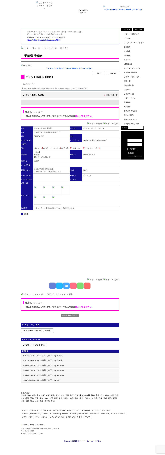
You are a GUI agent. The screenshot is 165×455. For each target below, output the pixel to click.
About (24, 425)
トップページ (31, 22)
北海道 (23, 395)
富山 (97, 395)
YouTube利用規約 (27, 431)
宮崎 (41, 401)
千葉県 (28, 55)
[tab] (70, 355)
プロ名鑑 (72, 22)
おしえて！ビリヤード (132, 68)
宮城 (38, 395)
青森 (29, 395)
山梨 (112, 395)
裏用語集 (127, 107)
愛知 (32, 398)
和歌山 (66, 398)
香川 (100, 398)
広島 (86, 398)
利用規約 (40, 425)
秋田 (43, 395)
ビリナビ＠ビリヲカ (131, 124)
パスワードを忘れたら (135, 156)
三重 (37, 398)
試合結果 (92, 22)
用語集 (69, 410)
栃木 (62, 395)
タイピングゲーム (72, 417)
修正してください (83, 116)
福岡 (115, 398)
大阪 (51, 398)
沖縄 (53, 401)
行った (99, 73)
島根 (77, 398)
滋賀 (41, 398)
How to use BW (132, 163)
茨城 (57, 395)
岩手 (34, 395)
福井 (107, 395)
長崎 (27, 401)
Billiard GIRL (129, 115)
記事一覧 (127, 81)
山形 (48, 395)
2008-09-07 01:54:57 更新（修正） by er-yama (44, 370)
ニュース (134, 22)
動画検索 (127, 47)
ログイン (126, 29)
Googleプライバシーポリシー (32, 433)
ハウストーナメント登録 (34, 345)
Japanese (83, 10)
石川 (102, 395)
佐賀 (22, 401)
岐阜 (22, 398)
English (82, 13)
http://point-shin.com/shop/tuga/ (95, 140)
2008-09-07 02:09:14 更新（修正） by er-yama (44, 365)
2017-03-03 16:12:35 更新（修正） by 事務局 (43, 360)
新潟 (93, 395)
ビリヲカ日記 (129, 94)
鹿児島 (47, 401)
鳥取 (72, 398)
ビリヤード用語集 (113, 22)
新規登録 (138, 29)
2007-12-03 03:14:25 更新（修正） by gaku (42, 380)
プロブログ (52, 410)
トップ (24, 410)
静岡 (27, 398)
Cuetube (127, 90)
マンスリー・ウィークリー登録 (36, 330)
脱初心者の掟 (129, 85)
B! (66, 285)
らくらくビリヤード (118, 414)
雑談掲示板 (128, 64)
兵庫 (56, 398)
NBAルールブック (130, 119)
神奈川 (87, 395)
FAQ (32, 425)
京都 (46, 398)
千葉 (77, 395)
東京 (81, 395)
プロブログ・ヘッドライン (134, 43)
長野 (116, 395)
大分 (37, 401)
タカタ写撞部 (83, 414)
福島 (53, 395)
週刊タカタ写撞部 (130, 111)
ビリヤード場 (33, 410)
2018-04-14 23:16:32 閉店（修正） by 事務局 (43, 355)
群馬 (67, 395)
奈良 (60, 398)
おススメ (113, 73)
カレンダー (106, 410)
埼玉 (72, 395)
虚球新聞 (127, 102)
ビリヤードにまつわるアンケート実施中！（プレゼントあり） (124, 9)
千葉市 (38, 55)
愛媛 (105, 398)
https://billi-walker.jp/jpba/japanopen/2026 (43, 40)
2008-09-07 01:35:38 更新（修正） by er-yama (44, 375)
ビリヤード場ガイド (51, 22)
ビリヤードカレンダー (132, 77)
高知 (110, 398)
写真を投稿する (112, 95)
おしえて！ (96, 410)
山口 (91, 398)
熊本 (32, 401)
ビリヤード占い (129, 98)
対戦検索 (127, 55)
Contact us (132, 167)
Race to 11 (105, 414)
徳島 (96, 398)
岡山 (81, 398)
